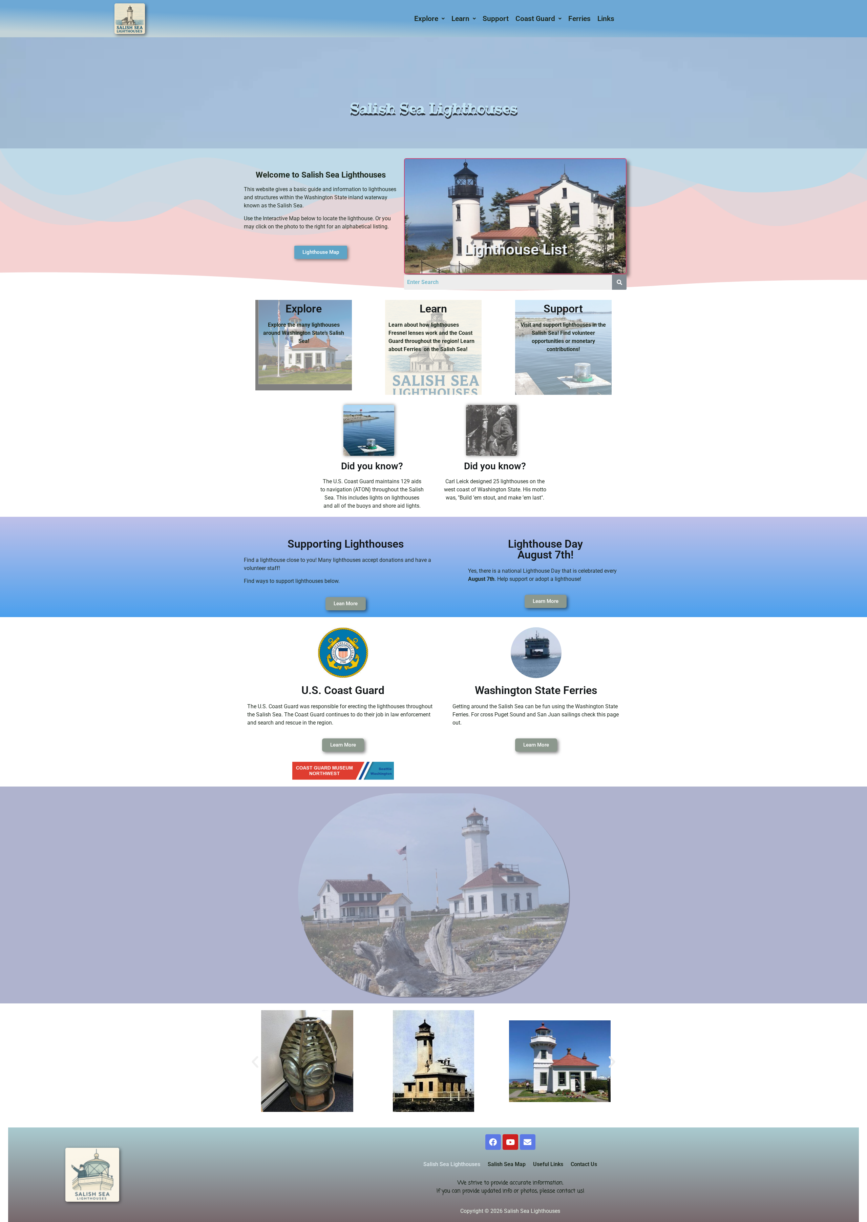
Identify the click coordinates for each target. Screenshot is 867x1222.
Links (605, 19)
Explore (426, 19)
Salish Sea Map (507, 1164)
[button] (429, 18)
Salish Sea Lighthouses (451, 1164)
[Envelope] (527, 1142)
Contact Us (584, 1164)
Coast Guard (535, 19)
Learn (460, 19)
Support (496, 19)
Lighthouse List (515, 249)
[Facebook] (493, 1142)
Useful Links (548, 1164)
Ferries (579, 19)
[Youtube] (510, 1142)
